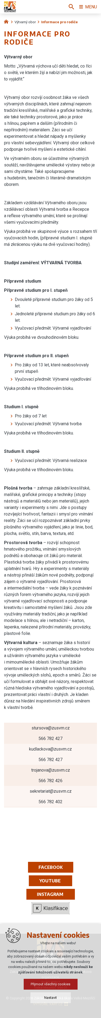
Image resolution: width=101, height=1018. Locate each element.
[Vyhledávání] (71, 6)
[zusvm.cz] (7, 21)
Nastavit (50, 998)
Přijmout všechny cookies (50, 984)
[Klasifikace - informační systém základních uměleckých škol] (50, 908)
